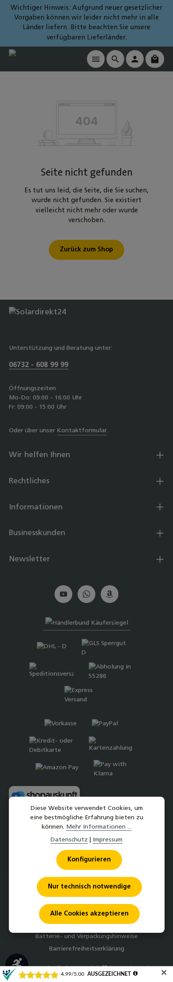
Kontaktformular (82, 430)
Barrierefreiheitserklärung (86, 949)
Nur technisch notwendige (89, 887)
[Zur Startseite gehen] (44, 58)
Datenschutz (69, 840)
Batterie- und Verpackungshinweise (86, 936)
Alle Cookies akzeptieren (89, 914)
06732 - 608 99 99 (38, 365)
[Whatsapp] (86, 594)
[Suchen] (115, 59)
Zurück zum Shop (86, 249)
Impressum (107, 840)
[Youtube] (63, 594)
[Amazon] (109, 594)
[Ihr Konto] (135, 59)
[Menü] (96, 59)
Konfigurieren (89, 860)
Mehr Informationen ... (98, 827)
